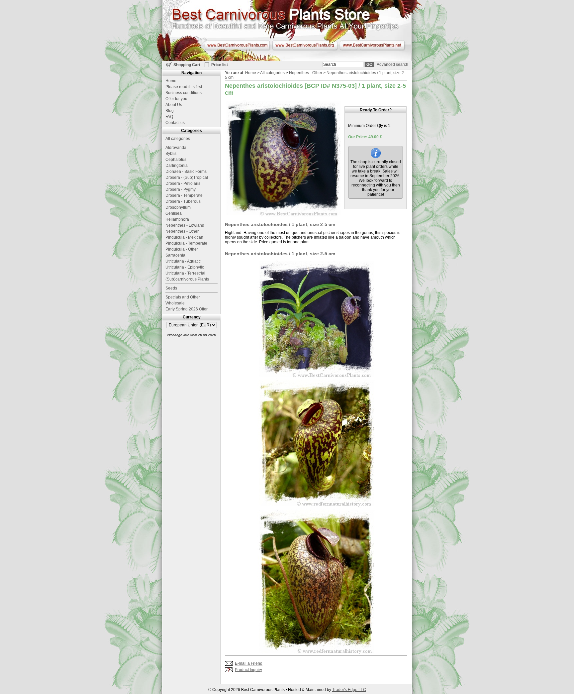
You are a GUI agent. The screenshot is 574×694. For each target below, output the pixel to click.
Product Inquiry (248, 669)
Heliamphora (177, 219)
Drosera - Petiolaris (182, 183)
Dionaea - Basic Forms (186, 171)
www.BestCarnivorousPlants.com (237, 45)
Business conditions (183, 92)
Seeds (171, 288)
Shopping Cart (186, 64)
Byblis (170, 153)
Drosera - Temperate (184, 195)
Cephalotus (175, 159)
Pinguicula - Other (181, 249)
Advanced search (392, 64)
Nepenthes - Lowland (184, 225)
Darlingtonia (176, 165)
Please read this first (183, 86)
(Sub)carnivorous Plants (187, 279)
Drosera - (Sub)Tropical (186, 177)
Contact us (175, 122)
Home (250, 72)
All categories (272, 72)
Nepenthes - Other (305, 72)
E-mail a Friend (248, 663)
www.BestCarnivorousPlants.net (372, 45)
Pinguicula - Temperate (186, 243)
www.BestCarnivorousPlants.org (304, 45)
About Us (173, 104)
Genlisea (173, 213)
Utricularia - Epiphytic (184, 267)
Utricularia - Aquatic (183, 261)
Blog (169, 110)
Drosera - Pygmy (180, 189)
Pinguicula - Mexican (184, 237)
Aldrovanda (175, 147)
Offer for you (176, 98)
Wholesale (175, 303)
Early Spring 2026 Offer (186, 309)
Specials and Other (182, 297)
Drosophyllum (178, 207)
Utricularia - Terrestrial (185, 273)
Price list (219, 64)
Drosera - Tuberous (183, 201)
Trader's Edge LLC (349, 689)
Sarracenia (175, 255)
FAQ (169, 116)
